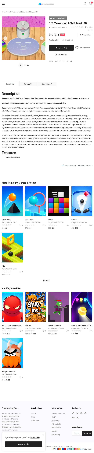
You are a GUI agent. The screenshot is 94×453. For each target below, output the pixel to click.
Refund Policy (56, 428)
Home (4, 12)
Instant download (59, 18)
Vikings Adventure (8, 372)
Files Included (53, 40)
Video (27, 65)
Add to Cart (63, 48)
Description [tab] (10, 84)
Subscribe (87, 433)
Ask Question (86, 35)
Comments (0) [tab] (47, 84)
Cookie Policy (35, 438)
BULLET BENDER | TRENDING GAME (12, 325)
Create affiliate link (69, 165)
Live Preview (62, 54)
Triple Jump (6, 220)
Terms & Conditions (58, 413)
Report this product (86, 165)
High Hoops (29, 220)
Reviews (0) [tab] (28, 84)
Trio (3, 266)
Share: (51, 61)
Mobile (9, 12)
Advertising (56, 435)
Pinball (74, 220)
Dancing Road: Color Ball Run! (81, 325)
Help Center (35, 420)
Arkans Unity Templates (79, 328)
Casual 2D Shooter (55, 325)
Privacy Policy (57, 424)
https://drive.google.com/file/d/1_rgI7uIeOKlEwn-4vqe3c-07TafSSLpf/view (38, 103)
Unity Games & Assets (59, 27)
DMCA (54, 417)
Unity (14, 12)
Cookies (54, 431)
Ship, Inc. (28, 325)
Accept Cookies (23, 444)
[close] (43, 434)
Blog (33, 417)
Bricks (50, 220)
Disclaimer (55, 420)
